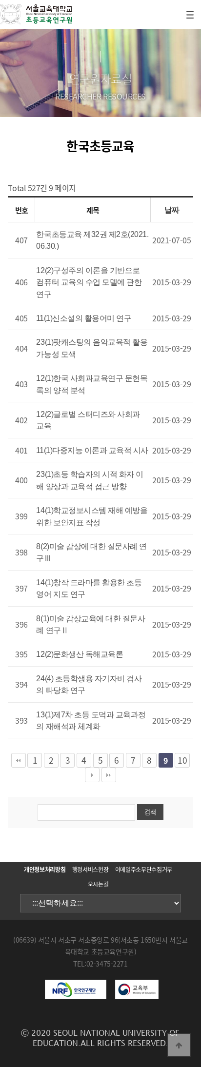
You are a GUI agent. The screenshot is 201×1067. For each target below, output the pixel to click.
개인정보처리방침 (44, 869)
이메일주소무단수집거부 (143, 869)
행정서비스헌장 (90, 869)
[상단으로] (179, 1045)
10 (182, 760)
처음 (18, 760)
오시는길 (98, 884)
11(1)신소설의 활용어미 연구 (83, 318)
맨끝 (108, 775)
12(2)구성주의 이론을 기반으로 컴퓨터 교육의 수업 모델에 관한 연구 (88, 282)
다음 (92, 775)
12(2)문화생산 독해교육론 (79, 654)
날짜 (172, 210)
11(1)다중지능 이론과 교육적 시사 (92, 450)
